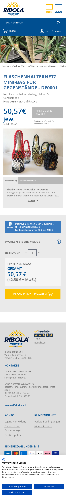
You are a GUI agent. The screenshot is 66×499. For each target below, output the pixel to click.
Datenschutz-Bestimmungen (13, 428)
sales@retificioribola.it (15, 377)
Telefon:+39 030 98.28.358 (17, 371)
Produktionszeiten (27, 180)
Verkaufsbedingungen (47, 421)
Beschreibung (11, 180)
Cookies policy (12, 435)
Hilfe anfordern (43, 426)
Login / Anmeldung (15, 421)
